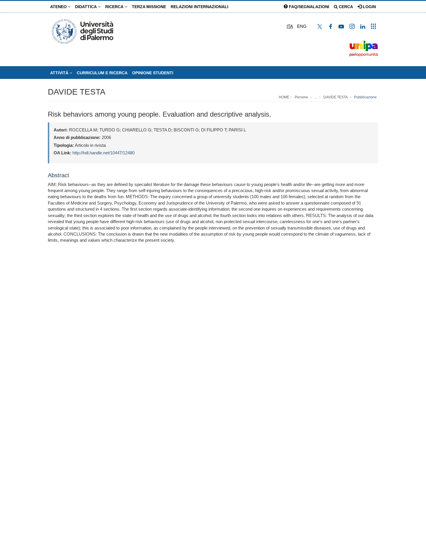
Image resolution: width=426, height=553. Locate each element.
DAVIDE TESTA (76, 91)
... (315, 97)
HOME (284, 97)
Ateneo (59, 6)
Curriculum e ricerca (102, 73)
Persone (301, 97)
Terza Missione (149, 6)
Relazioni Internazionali (199, 6)
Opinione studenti (152, 73)
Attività (60, 73)
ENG (302, 26)
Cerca (345, 6)
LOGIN (369, 6)
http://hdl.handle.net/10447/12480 (103, 152)
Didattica (86, 6)
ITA (290, 26)
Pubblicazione (365, 97)
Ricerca (115, 6)
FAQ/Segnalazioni (308, 6)
